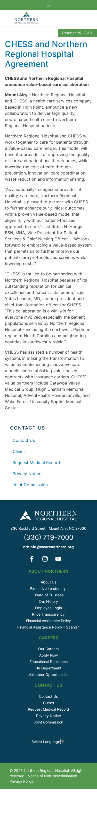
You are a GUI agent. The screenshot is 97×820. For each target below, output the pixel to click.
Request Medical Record (36, 462)
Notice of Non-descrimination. (53, 776)
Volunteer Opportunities (48, 674)
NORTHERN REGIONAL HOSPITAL (27, 18)
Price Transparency (48, 614)
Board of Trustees (48, 595)
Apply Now (48, 655)
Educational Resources (48, 661)
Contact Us (24, 440)
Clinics (19, 451)
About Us (48, 582)
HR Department (48, 668)
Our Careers (48, 649)
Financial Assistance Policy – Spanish (48, 627)
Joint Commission (30, 484)
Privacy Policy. (22, 781)
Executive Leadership (48, 588)
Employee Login (48, 608)
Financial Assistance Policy (48, 620)
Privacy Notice (27, 473)
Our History (48, 601)
